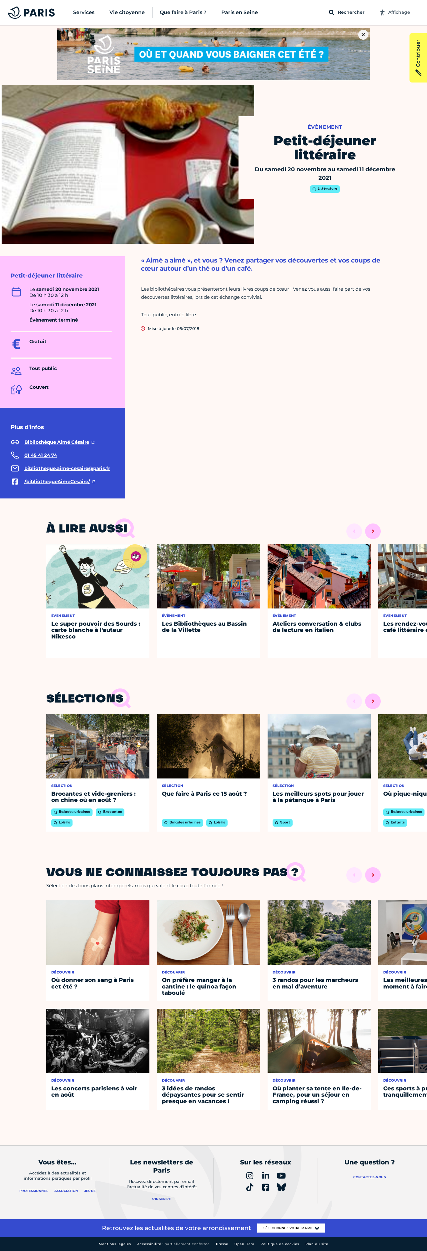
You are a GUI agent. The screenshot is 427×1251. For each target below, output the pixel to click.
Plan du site (316, 1244)
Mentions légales (115, 1244)
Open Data (244, 1244)
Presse (222, 1244)
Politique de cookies (280, 1244)
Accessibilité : (173, 1244)
